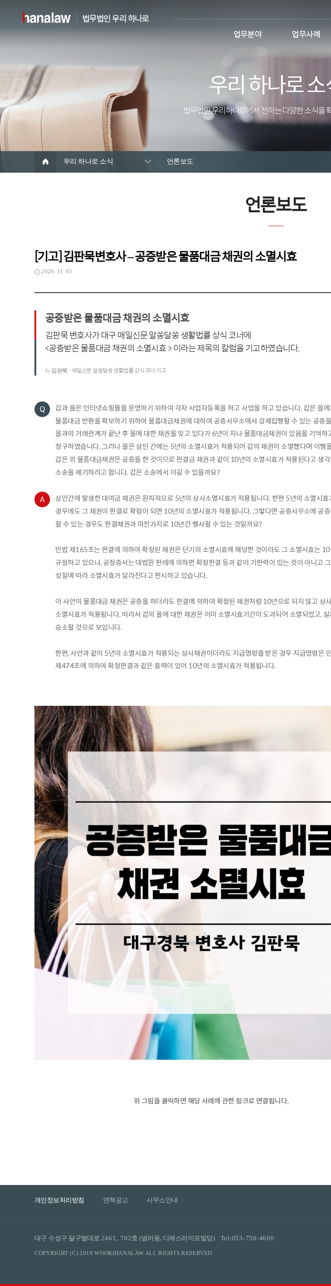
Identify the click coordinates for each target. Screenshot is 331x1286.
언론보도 (180, 161)
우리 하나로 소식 (88, 161)
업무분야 (248, 33)
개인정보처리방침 (59, 1200)
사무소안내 (162, 1200)
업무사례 (306, 33)
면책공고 (115, 1200)
